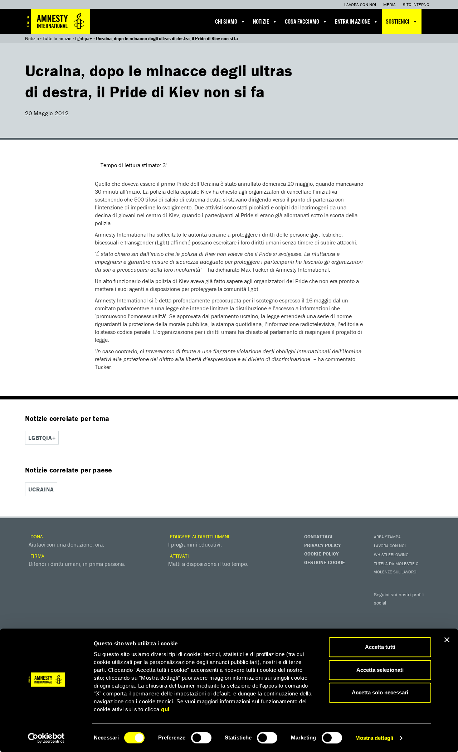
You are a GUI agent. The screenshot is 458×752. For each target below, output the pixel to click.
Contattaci (318, 536)
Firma (36, 556)
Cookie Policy (321, 553)
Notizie (261, 22)
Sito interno (416, 4)
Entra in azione (352, 22)
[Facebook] (381, 613)
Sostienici (397, 22)
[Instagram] (424, 613)
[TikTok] (410, 625)
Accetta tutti (380, 647)
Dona (36, 536)
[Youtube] (410, 613)
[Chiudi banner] (446, 639)
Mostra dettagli (374, 738)
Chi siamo (226, 22)
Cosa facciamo (302, 22)
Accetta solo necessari (380, 692)
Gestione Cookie (324, 562)
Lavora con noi (360, 4)
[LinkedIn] (381, 625)
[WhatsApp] (395, 625)
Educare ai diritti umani (199, 536)
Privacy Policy (322, 545)
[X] (395, 613)
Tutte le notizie (57, 38)
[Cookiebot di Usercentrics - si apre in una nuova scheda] (46, 738)
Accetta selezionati (380, 670)
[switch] (201, 737)
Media (389, 4)
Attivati (179, 556)
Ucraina (41, 489)
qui (165, 709)
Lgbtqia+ (83, 38)
